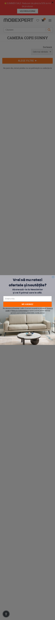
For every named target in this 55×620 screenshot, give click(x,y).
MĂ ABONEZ (27, 304)
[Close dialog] (53, 277)
